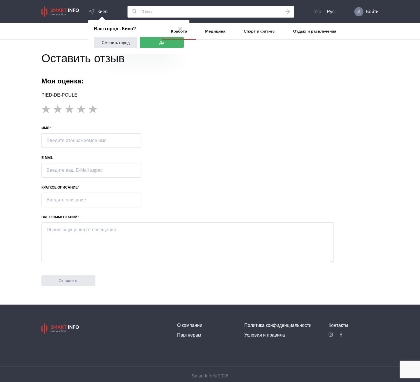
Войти (372, 11)
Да (161, 42)
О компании (189, 325)
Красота (179, 31)
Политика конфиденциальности (277, 325)
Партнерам (189, 335)
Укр (317, 11)
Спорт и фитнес (259, 31)
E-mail (47, 158)
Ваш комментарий (59, 217)
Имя (45, 128)
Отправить (68, 280)
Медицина (215, 31)
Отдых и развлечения (314, 31)
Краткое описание (59, 187)
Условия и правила (264, 335)
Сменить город (116, 42)
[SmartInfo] (60, 11)
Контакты (338, 325)
